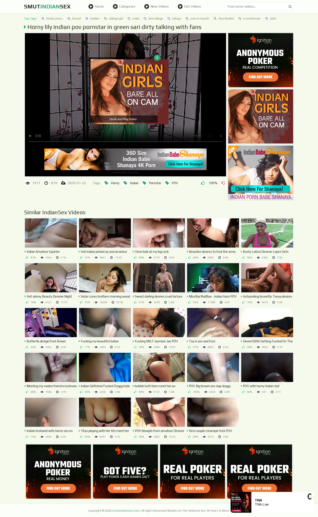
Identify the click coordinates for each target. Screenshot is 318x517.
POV (175, 183)
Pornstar (155, 183)
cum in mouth (199, 18)
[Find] (290, 6)
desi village (155, 18)
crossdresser (252, 18)
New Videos (160, 6)
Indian (134, 183)
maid (135, 18)
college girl (116, 18)
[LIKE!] (203, 183)
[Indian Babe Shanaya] (260, 173)
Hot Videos (192, 6)
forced (76, 18)
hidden (95, 18)
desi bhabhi (226, 18)
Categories (127, 6)
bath (273, 18)
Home (99, 6)
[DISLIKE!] (223, 183)
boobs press (54, 18)
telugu (176, 18)
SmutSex (47, 6)
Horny (115, 183)
